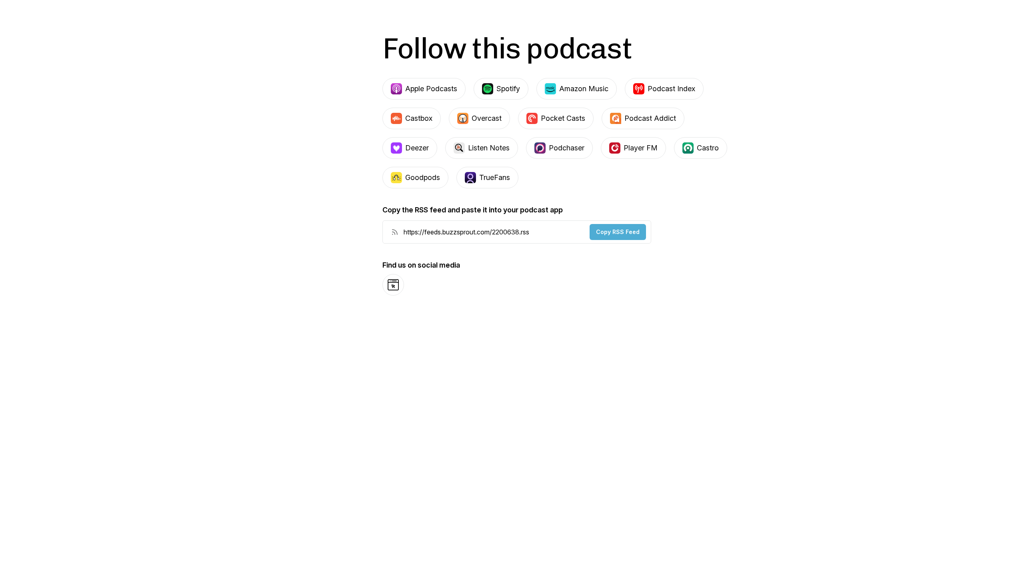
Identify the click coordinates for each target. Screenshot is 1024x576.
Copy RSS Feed (618, 231)
